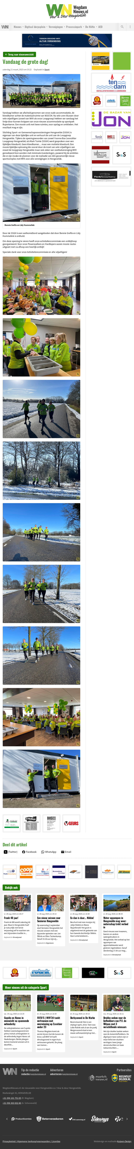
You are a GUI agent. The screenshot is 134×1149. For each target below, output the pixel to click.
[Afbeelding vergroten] (41, 91)
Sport (47, 69)
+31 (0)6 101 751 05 (12, 1098)
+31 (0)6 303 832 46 (12, 1103)
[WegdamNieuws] (67, 11)
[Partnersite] (98, 1078)
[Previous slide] (7, 1119)
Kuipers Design (124, 1141)
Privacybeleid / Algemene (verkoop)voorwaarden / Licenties (31, 1141)
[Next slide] (127, 1119)
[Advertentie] (11, 823)
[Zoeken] (122, 27)
